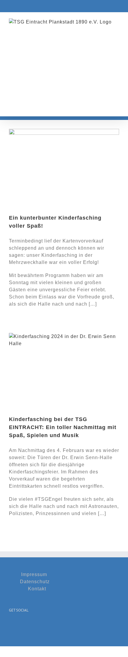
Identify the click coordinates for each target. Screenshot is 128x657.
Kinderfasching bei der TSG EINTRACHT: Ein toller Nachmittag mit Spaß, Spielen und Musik (62, 427)
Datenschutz (35, 581)
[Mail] (29, 624)
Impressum (34, 574)
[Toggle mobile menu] (116, 107)
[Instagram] (20, 624)
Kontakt (37, 588)
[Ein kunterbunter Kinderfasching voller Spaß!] (64, 167)
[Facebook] (11, 624)
